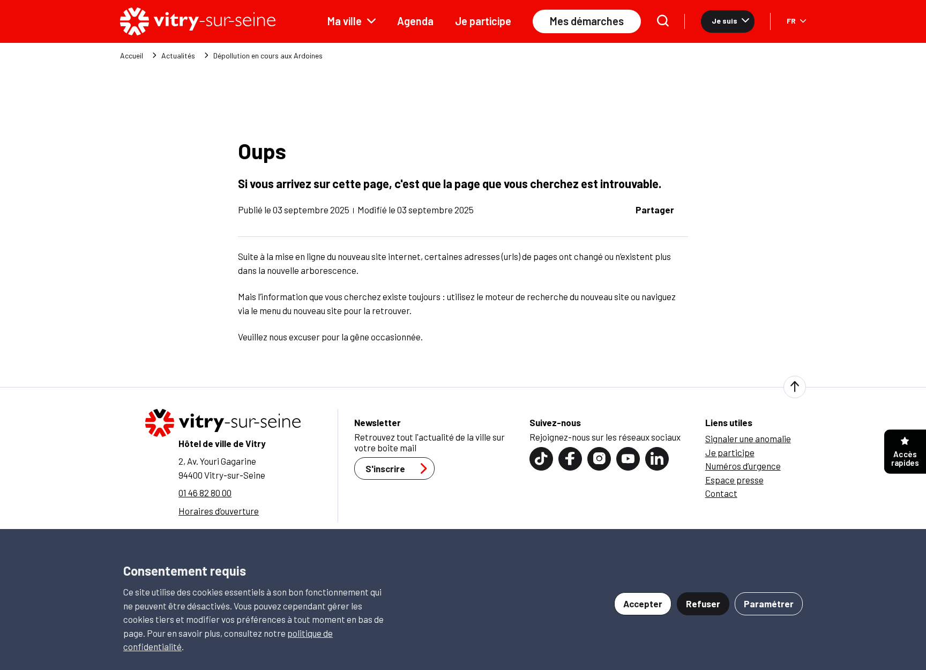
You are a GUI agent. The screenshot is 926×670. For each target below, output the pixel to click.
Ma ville (344, 20)
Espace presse (734, 479)
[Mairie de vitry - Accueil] (197, 21)
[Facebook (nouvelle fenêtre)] (570, 459)
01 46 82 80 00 (205, 492)
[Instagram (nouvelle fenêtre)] (599, 459)
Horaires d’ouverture (218, 510)
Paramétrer (769, 603)
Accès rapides (905, 458)
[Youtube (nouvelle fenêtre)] (628, 459)
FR (791, 20)
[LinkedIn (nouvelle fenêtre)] (657, 459)
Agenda (415, 20)
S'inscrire (385, 468)
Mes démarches (587, 20)
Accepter (642, 603)
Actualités (178, 55)
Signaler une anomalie (748, 438)
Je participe (483, 20)
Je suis (724, 20)
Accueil (131, 55)
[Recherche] (663, 21)
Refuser (703, 603)
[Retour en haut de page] (794, 387)
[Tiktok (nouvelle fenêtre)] (541, 459)
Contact (721, 493)
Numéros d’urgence (743, 465)
